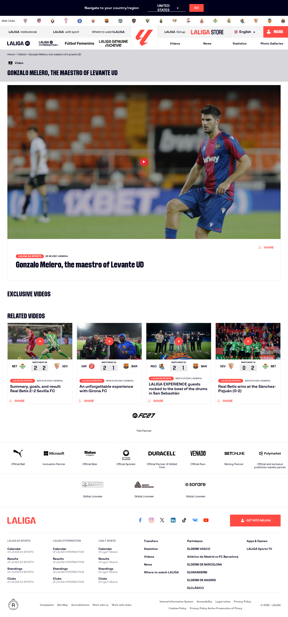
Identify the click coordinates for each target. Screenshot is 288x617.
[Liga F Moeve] (80, 44)
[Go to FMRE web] (13, 605)
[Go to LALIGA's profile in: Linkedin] (173, 520)
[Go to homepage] (144, 47)
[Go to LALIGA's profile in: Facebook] (140, 520)
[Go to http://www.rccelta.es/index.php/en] (66, 21)
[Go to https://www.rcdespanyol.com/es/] (202, 21)
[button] (19, 43)
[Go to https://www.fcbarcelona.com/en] (107, 21)
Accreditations (80, 604)
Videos (175, 43)
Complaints (47, 604)
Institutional (23, 32)
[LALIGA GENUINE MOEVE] (114, 44)
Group (174, 32)
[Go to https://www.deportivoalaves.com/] (80, 21)
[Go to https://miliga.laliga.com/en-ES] (275, 32)
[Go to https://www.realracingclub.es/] (161, 21)
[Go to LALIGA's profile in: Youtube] (206, 520)
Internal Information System (176, 601)
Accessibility (204, 601)
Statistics (239, 43)
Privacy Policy (242, 601)
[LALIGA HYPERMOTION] (49, 43)
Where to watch (108, 32)
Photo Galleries (272, 43)
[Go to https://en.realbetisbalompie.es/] (215, 21)
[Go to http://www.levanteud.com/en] (134, 21)
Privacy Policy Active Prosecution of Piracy (216, 608)
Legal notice (222, 601)
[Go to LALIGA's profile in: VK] (195, 520)
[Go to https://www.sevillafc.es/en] (256, 21)
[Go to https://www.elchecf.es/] (93, 21)
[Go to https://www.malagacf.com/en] (147, 21)
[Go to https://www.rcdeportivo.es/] (188, 21)
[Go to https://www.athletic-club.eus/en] (25, 21)
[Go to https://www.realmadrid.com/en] (229, 21)
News (207, 43)
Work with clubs (121, 604)
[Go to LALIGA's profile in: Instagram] (151, 520)
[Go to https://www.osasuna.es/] (52, 21)
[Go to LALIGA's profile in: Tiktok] (184, 520)
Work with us (100, 604)
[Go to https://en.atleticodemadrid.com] (39, 21)
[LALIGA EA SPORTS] (19, 44)
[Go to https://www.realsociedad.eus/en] (242, 21)
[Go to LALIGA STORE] (207, 32)
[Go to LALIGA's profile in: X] (162, 520)
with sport (66, 32)
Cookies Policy (177, 608)
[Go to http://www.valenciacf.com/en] (269, 21)
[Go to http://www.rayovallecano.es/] (174, 21)
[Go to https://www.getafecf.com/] (120, 21)
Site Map (62, 604)
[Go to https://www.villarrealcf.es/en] (283, 21)
